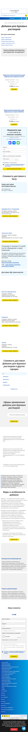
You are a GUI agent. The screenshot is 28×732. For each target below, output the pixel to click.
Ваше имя (5, 147)
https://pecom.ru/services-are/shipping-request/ (11, 265)
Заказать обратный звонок (26, 16)
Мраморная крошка (6, 664)
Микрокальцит (5, 662)
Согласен (14, 729)
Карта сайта (23, 715)
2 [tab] (14, 614)
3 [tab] (15, 614)
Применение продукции (7, 707)
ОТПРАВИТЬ (14, 656)
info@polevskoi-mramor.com (9, 15)
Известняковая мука (6, 677)
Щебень (3, 689)
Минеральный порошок (7, 668)
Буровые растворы (6, 680)
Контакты (3, 711)
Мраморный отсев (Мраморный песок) (10, 666)
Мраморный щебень (6, 665)
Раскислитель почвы (6, 681)
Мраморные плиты (6, 669)
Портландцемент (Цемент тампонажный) (10, 671)
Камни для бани (5, 684)
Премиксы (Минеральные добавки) (9, 683)
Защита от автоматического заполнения (12, 156)
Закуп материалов (5, 703)
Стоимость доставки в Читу (8, 43)
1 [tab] (12, 614)
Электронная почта (6, 628)
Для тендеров (4, 697)
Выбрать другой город (6, 45)
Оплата (2, 699)
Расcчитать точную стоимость (10, 216)
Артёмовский (6, 385)
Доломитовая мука (6, 675)
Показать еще (14, 421)
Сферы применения (6, 37)
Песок (3, 687)
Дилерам (3, 695)
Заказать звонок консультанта (14, 168)
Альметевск (6, 379)
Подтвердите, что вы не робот (10, 162)
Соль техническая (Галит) (7, 674)
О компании (4, 691)
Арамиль (5, 382)
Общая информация (6, 39)
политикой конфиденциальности (17, 164)
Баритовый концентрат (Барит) (8, 672)
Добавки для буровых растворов (9, 678)
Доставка (3, 701)
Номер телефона (6, 151)
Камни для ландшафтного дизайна (9, 686)
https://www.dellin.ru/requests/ (10, 262)
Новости (3, 693)
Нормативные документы (7, 41)
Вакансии (3, 705)
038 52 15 (14, 10)
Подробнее (14, 89)
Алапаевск (5, 376)
